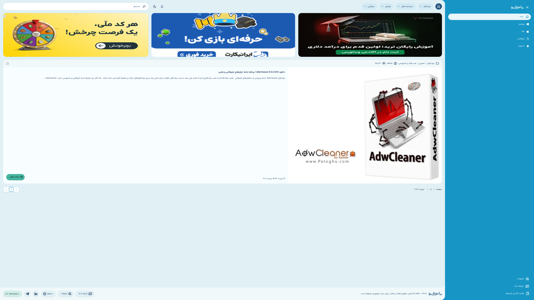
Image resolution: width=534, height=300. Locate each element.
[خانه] (438, 6)
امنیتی (422, 63)
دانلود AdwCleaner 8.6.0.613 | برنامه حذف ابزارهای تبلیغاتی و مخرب (251, 72)
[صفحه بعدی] (6, 189)
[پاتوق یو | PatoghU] (517, 7)
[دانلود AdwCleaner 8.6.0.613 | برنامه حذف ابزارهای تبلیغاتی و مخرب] (365, 125)
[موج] (370, 35)
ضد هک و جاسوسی (407, 63)
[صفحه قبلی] (16, 189)
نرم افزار (430, 63)
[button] (11, 189)
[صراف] (75, 35)
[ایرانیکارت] (223, 35)
